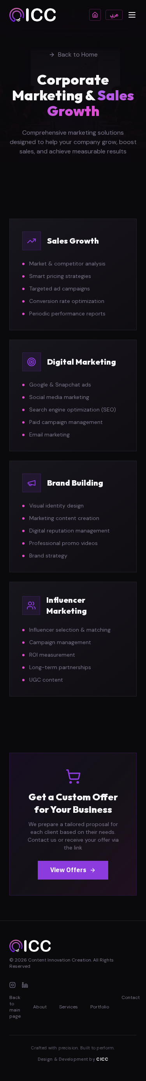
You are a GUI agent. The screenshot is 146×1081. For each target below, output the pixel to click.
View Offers (68, 870)
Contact (130, 997)
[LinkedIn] (25, 985)
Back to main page (15, 1006)
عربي (114, 15)
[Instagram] (12, 985)
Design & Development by (73, 1059)
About (40, 1007)
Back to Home (78, 54)
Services (68, 1007)
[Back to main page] (95, 15)
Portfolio (99, 1007)
